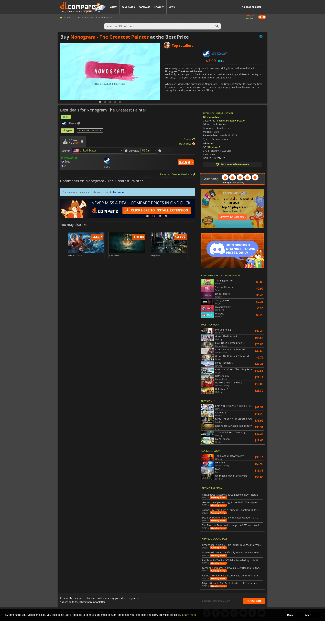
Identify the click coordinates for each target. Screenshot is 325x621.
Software (144, 7)
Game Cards (128, 7)
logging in (118, 192)
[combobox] (97, 151)
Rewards (159, 7)
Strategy (231, 120)
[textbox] (85, 151)
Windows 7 (214, 147)
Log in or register (251, 7)
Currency (134, 151)
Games (113, 7)
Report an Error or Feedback (176, 174)
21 (64, 166)
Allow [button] (308, 615)
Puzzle (241, 120)
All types (67, 130)
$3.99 (185, 162)
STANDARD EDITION (90, 130)
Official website (212, 117)
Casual (221, 120)
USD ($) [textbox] (146, 150)
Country (65, 151)
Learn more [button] (189, 614)
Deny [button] (290, 615)
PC (67, 116)
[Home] (61, 17)
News (172, 7)
